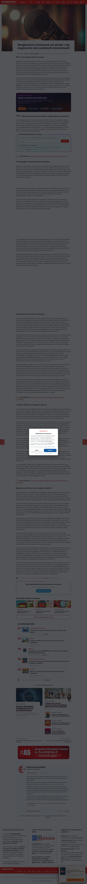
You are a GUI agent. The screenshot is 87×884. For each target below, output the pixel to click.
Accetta (50, 450)
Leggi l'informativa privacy (49, 446)
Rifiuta (37, 450)
